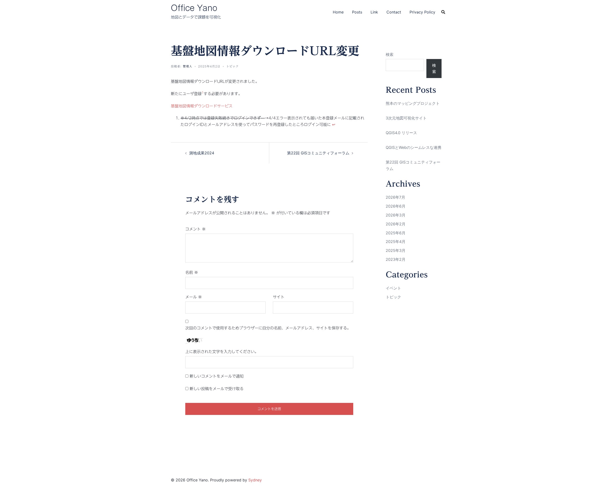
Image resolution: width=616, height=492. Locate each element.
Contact (393, 12)
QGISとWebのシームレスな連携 (413, 147)
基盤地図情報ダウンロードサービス (201, 106)
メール (193, 297)
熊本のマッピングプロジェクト (413, 103)
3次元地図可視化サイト (406, 118)
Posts (357, 12)
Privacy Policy (422, 12)
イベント (393, 288)
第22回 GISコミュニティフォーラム (318, 153)
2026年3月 (395, 215)
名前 (191, 272)
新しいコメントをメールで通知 (217, 376)
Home (338, 12)
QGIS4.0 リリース (401, 132)
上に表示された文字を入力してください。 (221, 352)
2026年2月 (395, 224)
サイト (278, 297)
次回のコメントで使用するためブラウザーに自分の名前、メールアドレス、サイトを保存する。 (268, 328)
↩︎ (333, 124)
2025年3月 (395, 250)
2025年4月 (395, 241)
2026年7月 (395, 197)
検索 (389, 54)
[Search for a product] (443, 12)
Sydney (255, 480)
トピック (232, 66)
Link (374, 12)
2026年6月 (395, 206)
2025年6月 (395, 232)
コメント (195, 229)
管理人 (187, 66)
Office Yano (194, 8)
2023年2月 (395, 259)
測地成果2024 (201, 153)
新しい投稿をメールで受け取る (217, 389)
